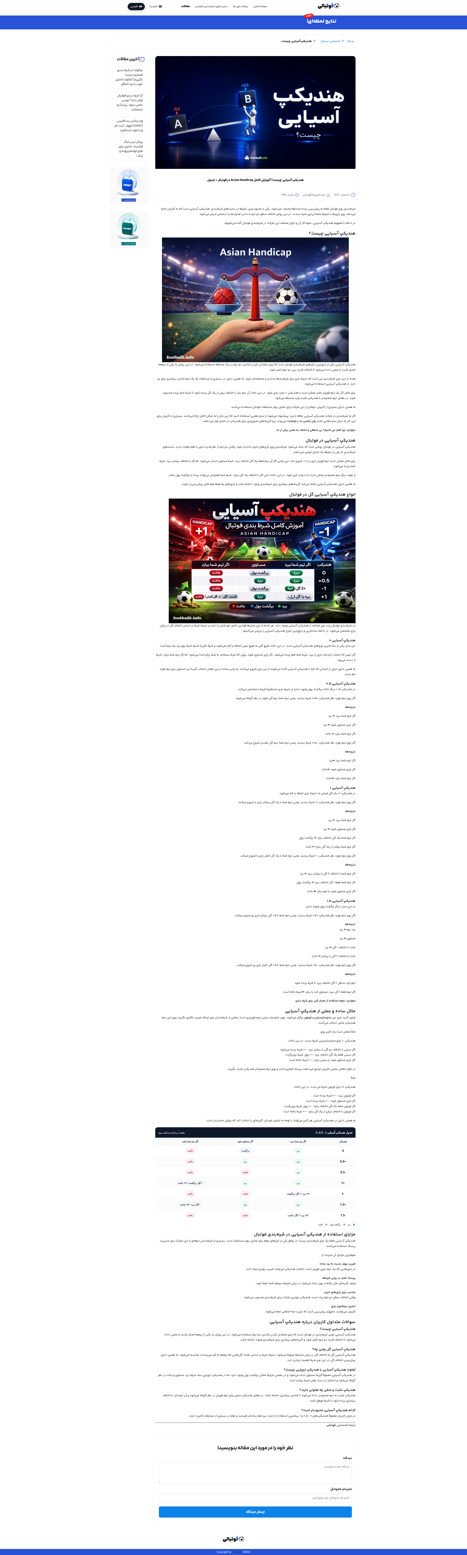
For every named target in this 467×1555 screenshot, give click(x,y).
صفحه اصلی (260, 7)
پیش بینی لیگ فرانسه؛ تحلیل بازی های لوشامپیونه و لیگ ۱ (131, 148)
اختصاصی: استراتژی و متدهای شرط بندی (329, 41)
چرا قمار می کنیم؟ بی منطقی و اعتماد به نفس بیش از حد (310, 430)
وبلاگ (350, 41)
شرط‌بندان (220, 1017)
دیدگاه (347, 1458)
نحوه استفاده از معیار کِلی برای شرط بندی (320, 1001)
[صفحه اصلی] (328, 6)
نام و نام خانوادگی (341, 1489)
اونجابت (291, 421)
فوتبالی (331, 1425)
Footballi (237, 1551)
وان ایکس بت (307, 421)
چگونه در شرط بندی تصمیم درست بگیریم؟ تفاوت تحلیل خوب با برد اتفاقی (129, 77)
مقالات (185, 7)
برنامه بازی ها (240, 7)
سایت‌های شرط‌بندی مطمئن (211, 7)
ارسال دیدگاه (255, 1512)
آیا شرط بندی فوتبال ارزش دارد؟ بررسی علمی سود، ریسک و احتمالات (130, 102)
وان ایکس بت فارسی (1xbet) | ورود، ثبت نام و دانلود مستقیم (128, 126)
